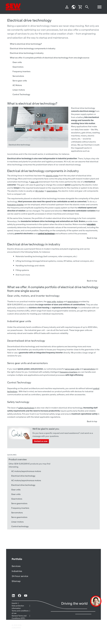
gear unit (34, 181)
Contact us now (40, 441)
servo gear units (72, 368)
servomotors (89, 368)
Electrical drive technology (23, 475)
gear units (51, 301)
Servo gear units (20, 80)
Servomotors (18, 76)
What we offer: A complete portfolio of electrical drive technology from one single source (49, 57)
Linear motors (19, 89)
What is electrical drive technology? (26, 43)
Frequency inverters (21, 71)
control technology (46, 233)
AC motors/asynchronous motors (26, 471)
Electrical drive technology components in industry (32, 48)
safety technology (26, 407)
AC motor (39, 191)
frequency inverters (68, 372)
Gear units (17, 62)
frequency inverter (15, 204)
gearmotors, (52, 191)
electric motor (52, 175)
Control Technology (21, 94)
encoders (91, 224)
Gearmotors (18, 66)
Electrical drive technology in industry (26, 53)
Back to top (92, 238)
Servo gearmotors (19, 503)
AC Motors (17, 85)
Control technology (20, 526)
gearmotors (72, 301)
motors (60, 301)
